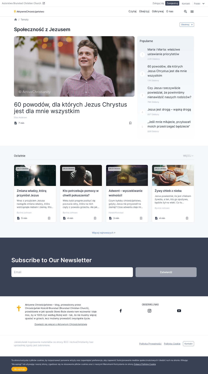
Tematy (25, 19)
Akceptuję (19, 369)
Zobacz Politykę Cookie (145, 364)
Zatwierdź (166, 272)
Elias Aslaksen (20, 117)
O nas (169, 11)
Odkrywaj (158, 11)
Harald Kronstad (116, 212)
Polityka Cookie (172, 343)
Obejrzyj (144, 11)
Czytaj (132, 11)
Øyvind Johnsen (24, 212)
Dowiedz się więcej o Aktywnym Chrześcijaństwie (61, 324)
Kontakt (186, 3)
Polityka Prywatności (150, 343)
